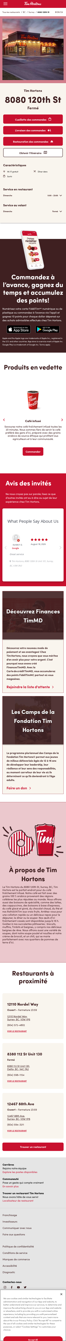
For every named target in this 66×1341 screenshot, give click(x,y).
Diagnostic (9, 1272)
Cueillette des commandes (31, 119)
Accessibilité (10, 1265)
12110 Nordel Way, (18, 1018)
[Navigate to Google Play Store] (47, 329)
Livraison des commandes (30, 130)
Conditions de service (15, 1252)
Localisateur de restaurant (18, 1200)
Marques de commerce (16, 1259)
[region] (33, 1315)
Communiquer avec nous (17, 1228)
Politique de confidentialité (18, 1246)
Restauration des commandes (31, 141)
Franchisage (10, 1215)
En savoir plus (11, 1186)
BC (24, 12)
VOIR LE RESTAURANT (17, 1031)
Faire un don (17, 788)
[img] (25, 1287)
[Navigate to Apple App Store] (19, 329)
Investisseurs (10, 1221)
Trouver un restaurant (33, 1147)
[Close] (61, 1294)
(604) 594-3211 (15, 1124)
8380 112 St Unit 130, (18, 1067)
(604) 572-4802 (16, 1025)
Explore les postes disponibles (20, 1172)
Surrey (31, 12)
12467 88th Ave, (18, 1117)
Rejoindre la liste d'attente (29, 687)
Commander (33, 451)
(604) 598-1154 (15, 1074)
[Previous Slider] (4, 419)
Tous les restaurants (11, 12)
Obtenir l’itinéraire (30, 153)
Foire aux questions (14, 1234)
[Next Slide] (62, 419)
